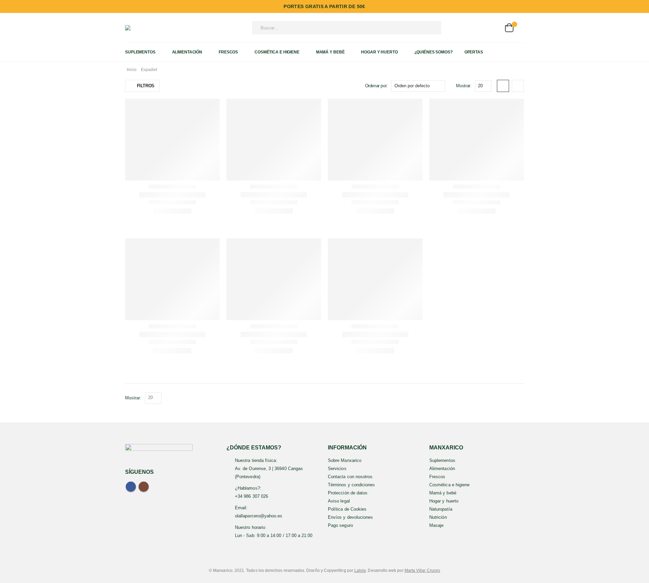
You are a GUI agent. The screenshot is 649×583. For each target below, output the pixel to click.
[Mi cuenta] (476, 27)
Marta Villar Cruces (422, 570)
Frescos (228, 52)
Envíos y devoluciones (350, 517)
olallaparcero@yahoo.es (258, 515)
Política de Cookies (347, 509)
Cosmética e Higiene (277, 52)
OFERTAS (473, 52)
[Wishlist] (492, 27)
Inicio (132, 69)
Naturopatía (440, 509)
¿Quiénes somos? (433, 52)
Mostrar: (463, 85)
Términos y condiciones (351, 484)
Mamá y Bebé (330, 52)
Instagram (144, 487)
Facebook (131, 487)
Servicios (337, 468)
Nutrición (438, 517)
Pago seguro (340, 525)
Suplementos (140, 52)
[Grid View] (503, 86)
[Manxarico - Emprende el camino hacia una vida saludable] (140, 27)
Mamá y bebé (442, 492)
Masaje (436, 525)
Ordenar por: (376, 85)
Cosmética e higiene (449, 484)
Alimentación (187, 52)
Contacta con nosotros (350, 476)
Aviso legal (339, 501)
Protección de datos (347, 492)
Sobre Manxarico (344, 460)
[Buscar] (427, 27)
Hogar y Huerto (379, 52)
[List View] (518, 86)
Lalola (360, 570)
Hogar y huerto (443, 501)
